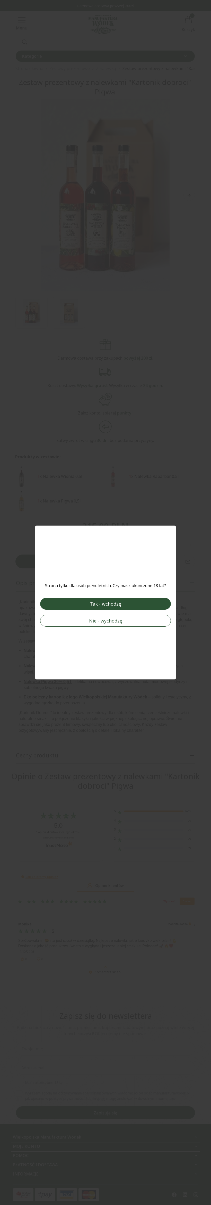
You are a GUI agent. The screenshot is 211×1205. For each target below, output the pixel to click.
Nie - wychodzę (105, 621)
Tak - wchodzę (105, 604)
